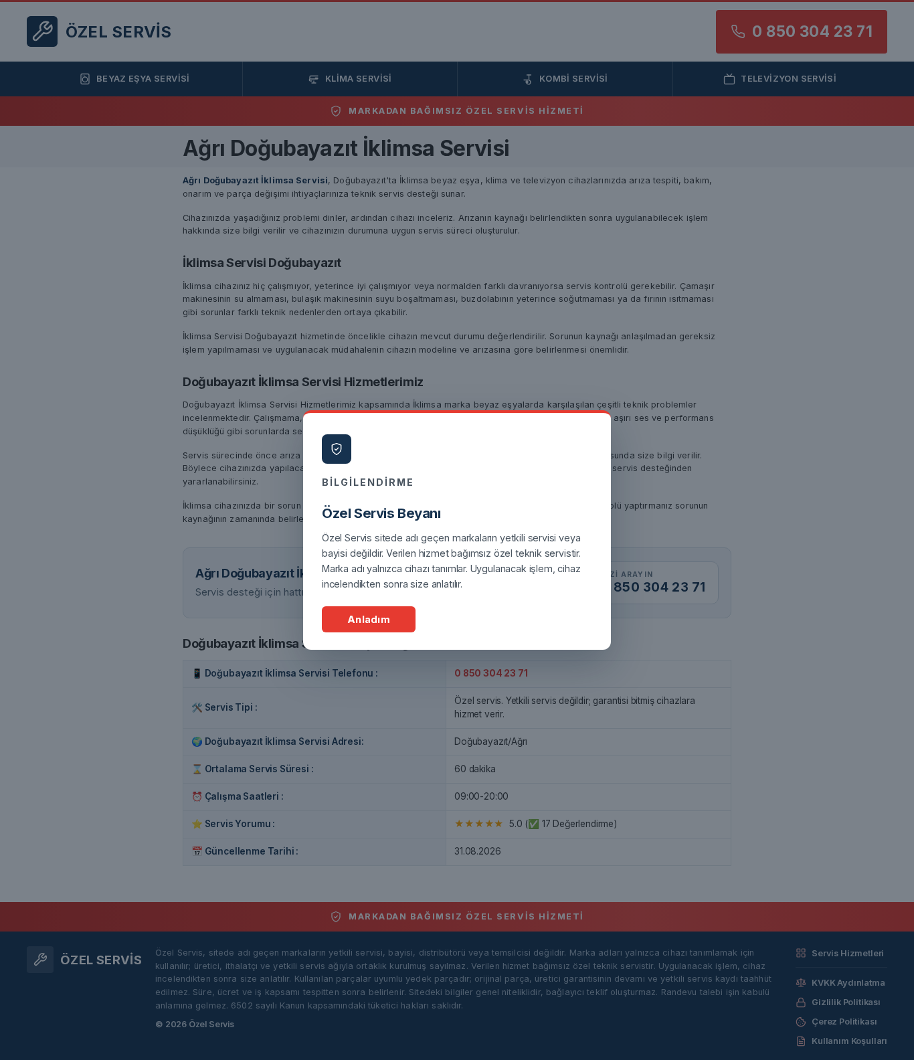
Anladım (368, 619)
